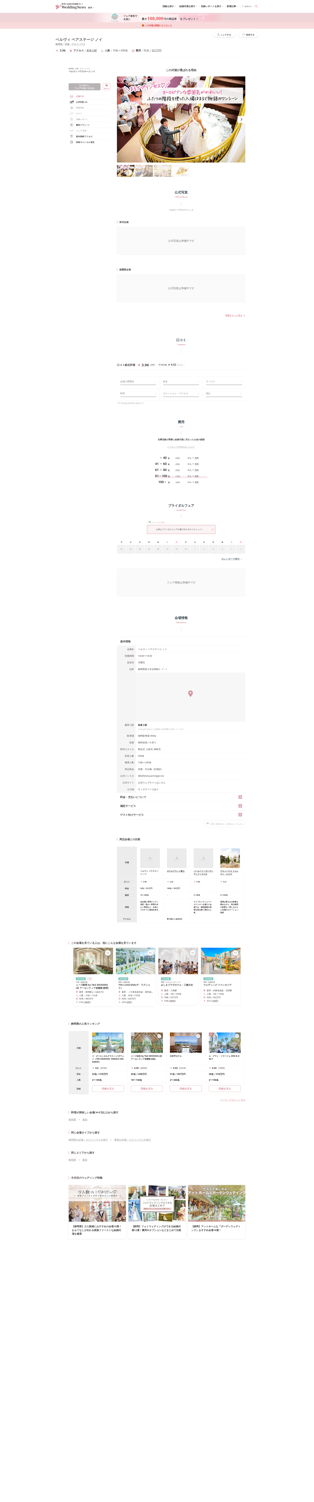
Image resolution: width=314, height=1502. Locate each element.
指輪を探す (168, 6)
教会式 (141, 749)
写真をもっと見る (233, 315)
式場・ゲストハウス (75, 44)
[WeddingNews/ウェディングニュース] (71, 7)
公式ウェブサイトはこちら (152, 782)
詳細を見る (147, 1088)
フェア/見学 (81, 130)
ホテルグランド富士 (176, 871)
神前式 (157, 749)
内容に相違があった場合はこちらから (227, 824)
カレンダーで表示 (230, 558)
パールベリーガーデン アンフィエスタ (203, 872)
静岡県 (59, 44)
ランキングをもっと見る (232, 1099)
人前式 (149, 749)
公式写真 (81, 102)
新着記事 (231, 6)
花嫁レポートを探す (211, 6)
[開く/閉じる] (240, 797)
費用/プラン (82, 125)
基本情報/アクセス (84, 136)
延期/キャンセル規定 (85, 142)
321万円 (156, 50)
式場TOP (80, 96)
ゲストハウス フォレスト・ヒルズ (229, 872)
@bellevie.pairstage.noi (151, 775)
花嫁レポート (82, 119)
